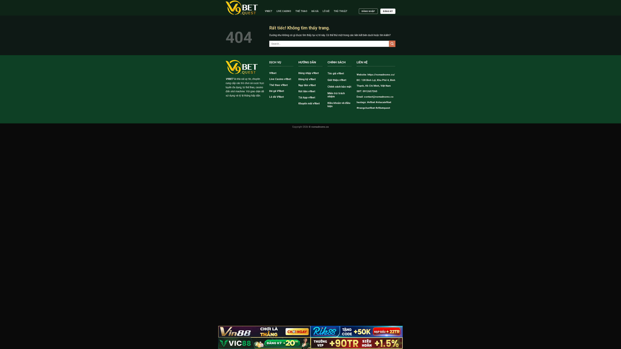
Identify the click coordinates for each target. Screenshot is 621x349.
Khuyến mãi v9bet (309, 103)
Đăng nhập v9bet (308, 73)
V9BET (229, 78)
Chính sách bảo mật (339, 86)
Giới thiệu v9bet (336, 80)
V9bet (268, 11)
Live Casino (284, 11)
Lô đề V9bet (276, 96)
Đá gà (314, 11)
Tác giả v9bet (335, 73)
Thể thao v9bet (278, 85)
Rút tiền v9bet (306, 91)
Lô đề (326, 11)
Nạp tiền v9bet (307, 85)
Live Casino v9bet (280, 79)
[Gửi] (392, 44)
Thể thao (301, 11)
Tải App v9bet (306, 97)
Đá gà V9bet (276, 91)
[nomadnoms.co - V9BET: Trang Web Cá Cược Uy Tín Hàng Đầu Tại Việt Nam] (242, 7)
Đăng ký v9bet (307, 79)
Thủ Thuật (341, 11)
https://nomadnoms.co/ (381, 74)
